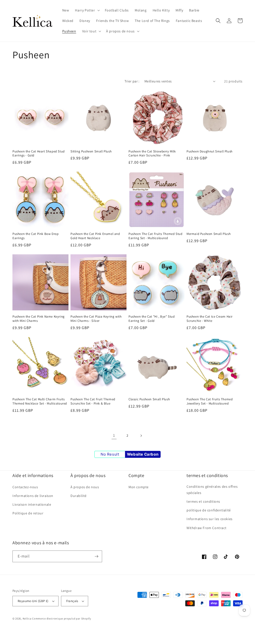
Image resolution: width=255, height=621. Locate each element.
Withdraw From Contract (206, 528)
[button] (87, 10)
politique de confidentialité (209, 510)
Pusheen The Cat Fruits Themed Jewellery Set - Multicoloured (210, 401)
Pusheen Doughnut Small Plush (210, 151)
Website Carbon (142, 454)
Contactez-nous (25, 487)
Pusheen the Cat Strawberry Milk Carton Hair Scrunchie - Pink (152, 153)
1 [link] (114, 435)
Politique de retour (27, 513)
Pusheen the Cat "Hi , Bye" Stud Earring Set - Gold (151, 319)
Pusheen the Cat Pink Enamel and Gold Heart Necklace (95, 236)
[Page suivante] (140, 435)
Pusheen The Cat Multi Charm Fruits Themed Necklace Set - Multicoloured (39, 401)
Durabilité (78, 495)
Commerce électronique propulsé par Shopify (61, 618)
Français (72, 601)
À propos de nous (84, 487)
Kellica (27, 618)
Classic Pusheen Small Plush (149, 399)
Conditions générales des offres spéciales (212, 489)
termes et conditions (203, 501)
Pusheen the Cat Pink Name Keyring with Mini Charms (38, 319)
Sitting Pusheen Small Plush (91, 151)
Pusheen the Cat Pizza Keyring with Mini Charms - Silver (96, 319)
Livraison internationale (31, 504)
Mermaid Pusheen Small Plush (209, 234)
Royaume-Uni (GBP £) (33, 601)
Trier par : (132, 81)
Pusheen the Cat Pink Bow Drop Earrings (35, 236)
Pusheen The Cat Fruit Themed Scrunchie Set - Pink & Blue (92, 401)
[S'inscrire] (96, 556)
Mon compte (138, 487)
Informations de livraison (32, 495)
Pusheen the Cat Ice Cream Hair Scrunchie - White (210, 319)
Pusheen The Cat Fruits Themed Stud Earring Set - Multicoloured (155, 236)
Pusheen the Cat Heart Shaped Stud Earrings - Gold (38, 153)
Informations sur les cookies (210, 519)
